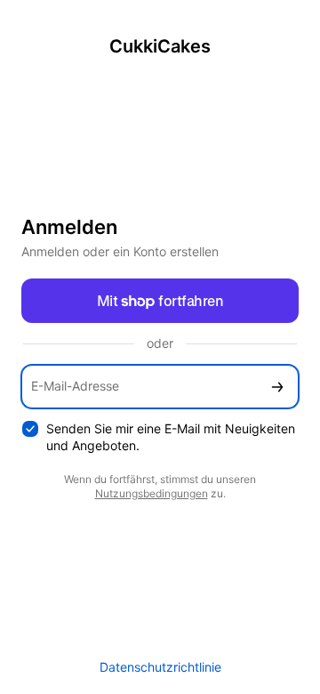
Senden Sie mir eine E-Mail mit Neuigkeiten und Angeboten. (170, 437)
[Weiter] (277, 386)
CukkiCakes (160, 46)
